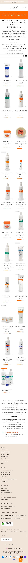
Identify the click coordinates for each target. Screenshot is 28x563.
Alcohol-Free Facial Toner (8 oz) (21, 203)
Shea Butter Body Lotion (7, 173)
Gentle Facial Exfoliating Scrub (21, 264)
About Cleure (4, 449)
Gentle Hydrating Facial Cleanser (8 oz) (21, 112)
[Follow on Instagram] (5, 544)
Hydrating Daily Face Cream (7, 142)
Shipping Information (6, 492)
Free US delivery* (12, 432)
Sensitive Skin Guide (6, 474)
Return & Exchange (5, 490)
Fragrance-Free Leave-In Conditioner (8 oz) (7, 265)
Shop (7, 13)
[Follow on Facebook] (2, 544)
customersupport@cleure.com (8, 497)
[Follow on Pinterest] (9, 544)
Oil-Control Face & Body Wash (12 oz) (7, 203)
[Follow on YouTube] (12, 544)
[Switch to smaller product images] (26, 55)
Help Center (4, 488)
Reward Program (5, 458)
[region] (14, 435)
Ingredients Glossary (6, 472)
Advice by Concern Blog (7, 470)
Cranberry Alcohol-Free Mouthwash (20, 359)
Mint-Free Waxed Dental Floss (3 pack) (7, 328)
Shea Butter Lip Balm (21, 173)
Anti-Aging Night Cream (7, 233)
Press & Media (4, 456)
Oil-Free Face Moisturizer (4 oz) (21, 296)
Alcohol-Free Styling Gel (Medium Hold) (21, 234)
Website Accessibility (9, 552)
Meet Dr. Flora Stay (5, 452)
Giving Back (4, 461)
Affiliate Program (5, 508)
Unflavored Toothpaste (7, 81)
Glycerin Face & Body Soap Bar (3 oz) (20, 143)
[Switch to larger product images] (23, 55)
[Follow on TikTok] (16, 544)
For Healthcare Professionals (8, 506)
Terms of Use (14, 553)
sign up (15, 436)
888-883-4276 (4, 499)
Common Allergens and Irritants (9, 479)
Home (2, 13)
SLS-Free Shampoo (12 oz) (21, 81)
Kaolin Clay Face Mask (20, 327)
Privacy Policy (20, 552)
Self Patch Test (4, 481)
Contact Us (4, 495)
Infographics (4, 477)
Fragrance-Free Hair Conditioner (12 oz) (7, 112)
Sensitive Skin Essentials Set (7, 389)
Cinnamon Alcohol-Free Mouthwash (7, 359)
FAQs (2, 463)
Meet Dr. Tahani (5, 454)
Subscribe (6, 539)
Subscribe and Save (14, 13)
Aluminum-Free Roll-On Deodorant (7, 297)
